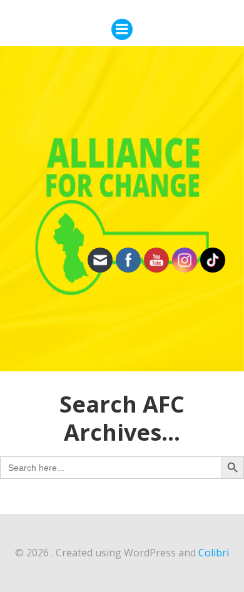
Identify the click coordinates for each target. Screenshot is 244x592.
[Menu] (122, 29)
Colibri (213, 552)
